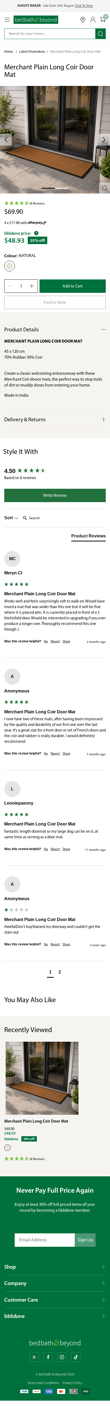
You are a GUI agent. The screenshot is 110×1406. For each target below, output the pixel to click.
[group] (55, 471)
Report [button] (55, 641)
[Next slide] (104, 140)
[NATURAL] (7, 1147)
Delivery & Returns (25, 419)
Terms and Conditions (43, 1383)
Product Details (21, 329)
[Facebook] (48, 1357)
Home (8, 52)
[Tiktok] (76, 1357)
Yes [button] (46, 641)
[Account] (93, 19)
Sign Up (85, 1240)
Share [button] (66, 641)
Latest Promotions (32, 52)
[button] (55, 140)
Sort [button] (9, 518)
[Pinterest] (34, 1357)
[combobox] (46, 34)
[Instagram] (62, 1357)
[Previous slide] (6, 140)
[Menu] (7, 20)
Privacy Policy (72, 1383)
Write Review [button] (55, 495)
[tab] (88, 537)
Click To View (84, 5)
